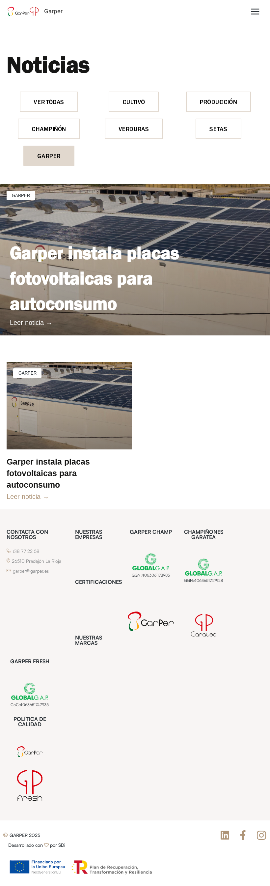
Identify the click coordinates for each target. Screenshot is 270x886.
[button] (25, 835)
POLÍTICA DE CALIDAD (30, 722)
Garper (53, 11)
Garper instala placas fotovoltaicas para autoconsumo (94, 278)
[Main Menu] (255, 11)
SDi (61, 845)
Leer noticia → (31, 322)
